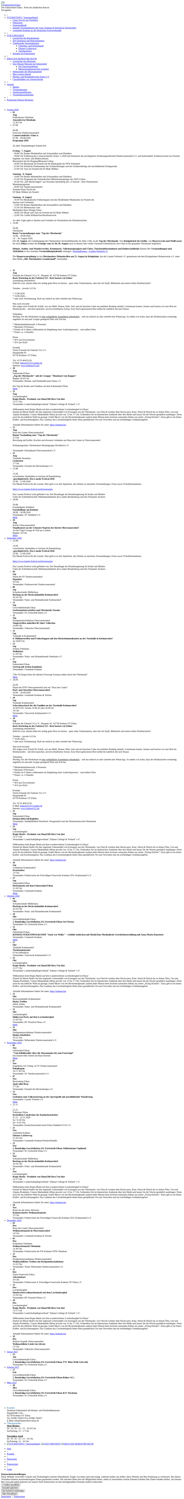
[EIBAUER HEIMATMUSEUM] (77, 1444)
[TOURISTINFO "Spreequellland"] (24, 1444)
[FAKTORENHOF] (51, 1444)
